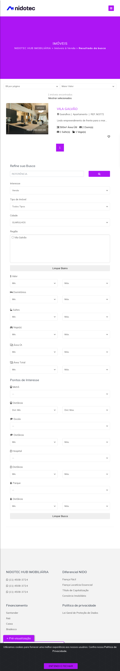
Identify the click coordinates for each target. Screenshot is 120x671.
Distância (17, 402)
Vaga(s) (17, 327)
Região (14, 231)
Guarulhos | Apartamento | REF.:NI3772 (82, 114)
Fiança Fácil (69, 579)
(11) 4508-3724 (18, 579)
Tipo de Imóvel (18, 199)
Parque (16, 483)
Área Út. (17, 344)
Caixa (9, 623)
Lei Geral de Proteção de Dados (80, 612)
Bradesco (11, 629)
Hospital (17, 451)
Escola (17, 419)
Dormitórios (19, 292)
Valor (14, 276)
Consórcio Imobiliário (74, 595)
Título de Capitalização (75, 590)
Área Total (19, 362)
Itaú (8, 618)
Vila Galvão (20, 237)
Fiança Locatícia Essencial (77, 584)
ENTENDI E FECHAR (61, 666)
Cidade (14, 215)
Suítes (16, 309)
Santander (12, 612)
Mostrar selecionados (60, 98)
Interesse (15, 183)
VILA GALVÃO (67, 109)
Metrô (15, 386)
